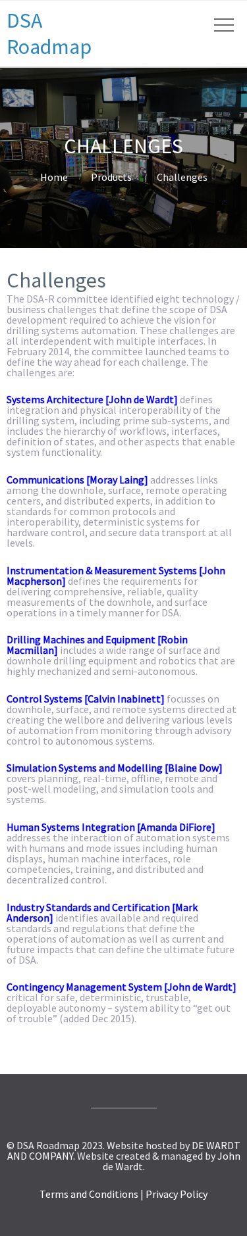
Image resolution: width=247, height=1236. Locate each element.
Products (111, 177)
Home (54, 177)
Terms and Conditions (89, 1193)
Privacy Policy (176, 1193)
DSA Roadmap (49, 33)
